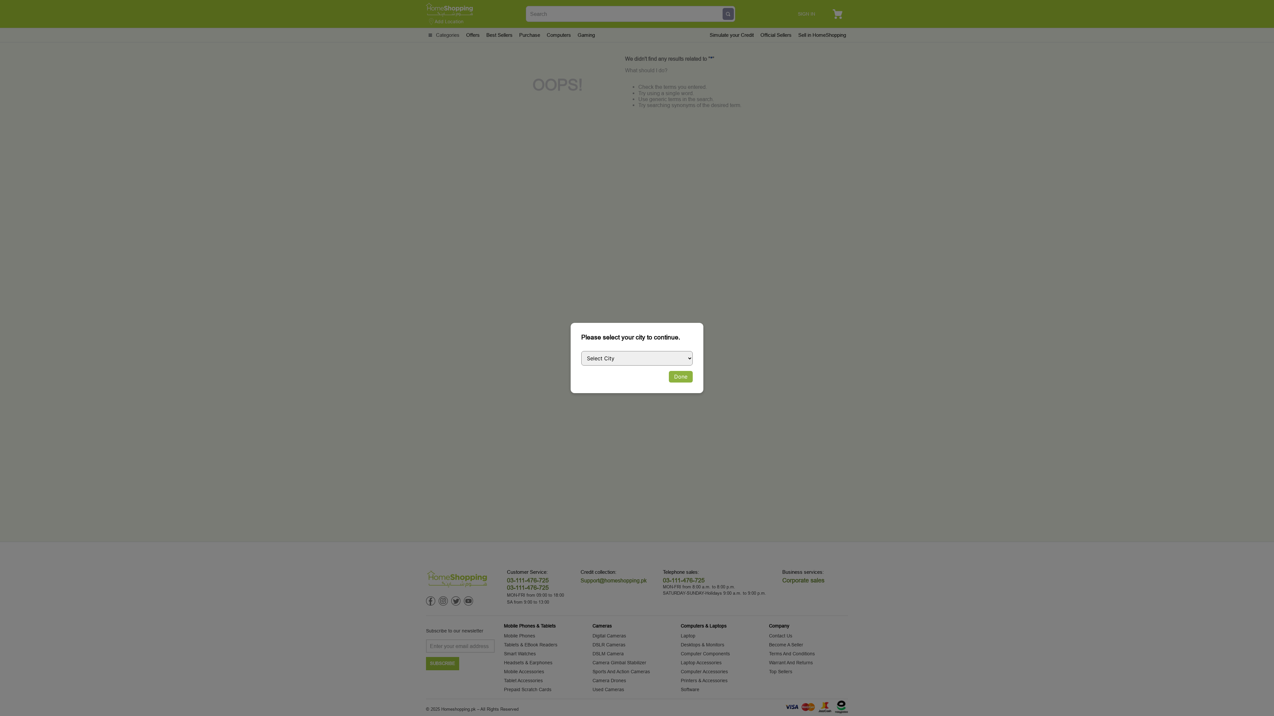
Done (680, 376)
